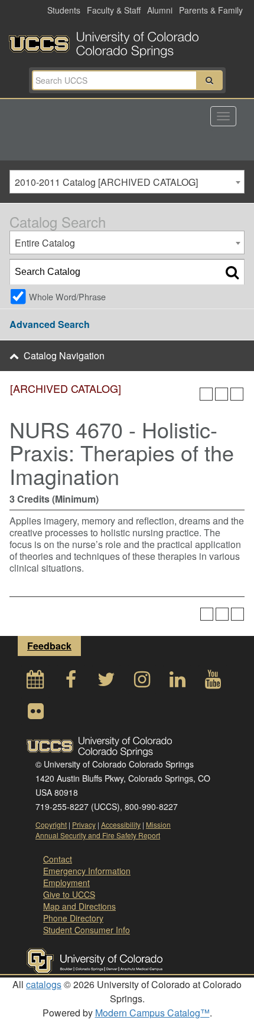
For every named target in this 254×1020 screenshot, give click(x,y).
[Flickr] (35, 714)
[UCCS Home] (127, 41)
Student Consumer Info (86, 930)
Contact (57, 859)
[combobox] (127, 181)
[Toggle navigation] (223, 116)
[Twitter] (106, 682)
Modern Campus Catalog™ (152, 1012)
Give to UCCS (69, 894)
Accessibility (121, 824)
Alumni (159, 10)
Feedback (49, 645)
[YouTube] (212, 682)
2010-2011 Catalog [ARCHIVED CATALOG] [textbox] (106, 182)
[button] (210, 80)
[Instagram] (141, 682)
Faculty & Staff (114, 10)
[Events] (35, 682)
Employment (66, 882)
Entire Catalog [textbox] (45, 243)
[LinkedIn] (177, 682)
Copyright (51, 824)
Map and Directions (79, 906)
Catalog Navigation (64, 355)
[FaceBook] (71, 682)
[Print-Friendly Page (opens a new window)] (221, 394)
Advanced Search (49, 324)
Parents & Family (211, 10)
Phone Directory (73, 918)
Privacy (84, 824)
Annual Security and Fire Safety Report (97, 835)
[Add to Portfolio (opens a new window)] (206, 394)
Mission (158, 824)
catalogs (43, 984)
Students (63, 10)
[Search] (232, 272)
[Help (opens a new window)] (236, 394)
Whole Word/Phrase (67, 296)
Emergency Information (87, 871)
